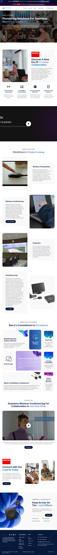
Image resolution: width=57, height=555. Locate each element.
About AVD (30, 540)
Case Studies (40, 8)
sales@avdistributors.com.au (44, 541)
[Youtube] (13, 534)
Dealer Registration (21, 540)
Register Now (46, 1)
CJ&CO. (32, 551)
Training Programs (21, 547)
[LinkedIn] (15, 534)
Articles (34, 8)
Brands (30, 8)
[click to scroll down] (4, 37)
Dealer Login (21, 537)
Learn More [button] (9, 308)
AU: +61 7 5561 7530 (42, 537)
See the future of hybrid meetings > (36, 4)
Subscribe (49, 515)
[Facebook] (9, 534)
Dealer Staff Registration (21, 544)
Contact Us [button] (28, 447)
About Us (25, 8)
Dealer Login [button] (50, 8)
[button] (28, 425)
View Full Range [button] (10, 221)
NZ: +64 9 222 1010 (42, 539)
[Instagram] (11, 534)
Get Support (30, 538)
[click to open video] (28, 123)
